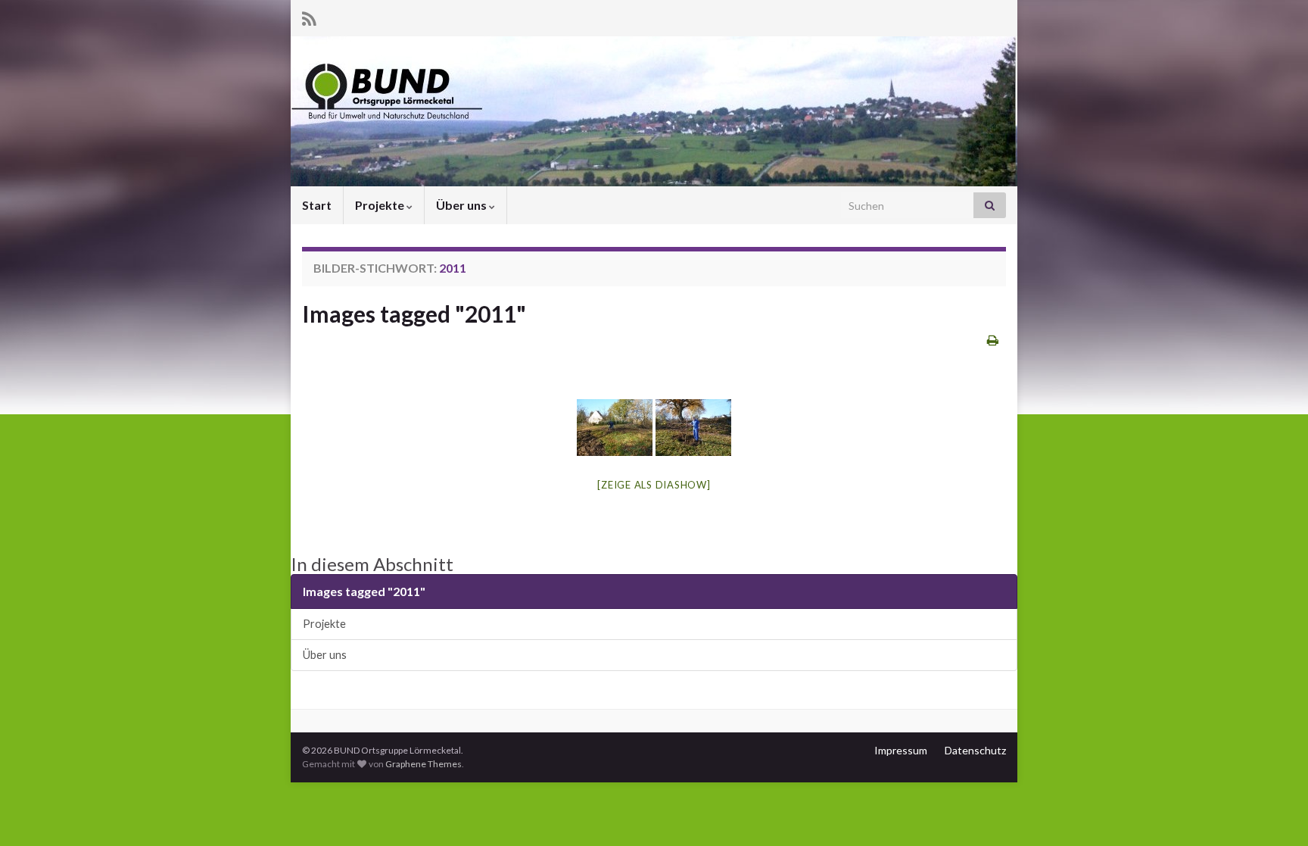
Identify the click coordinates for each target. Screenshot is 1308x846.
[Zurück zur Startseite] (654, 111)
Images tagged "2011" (414, 313)
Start (317, 205)
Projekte (380, 205)
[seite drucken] (992, 339)
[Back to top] (1274, 812)
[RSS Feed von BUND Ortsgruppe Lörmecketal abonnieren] (309, 16)
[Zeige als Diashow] (653, 485)
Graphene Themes (423, 764)
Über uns (462, 205)
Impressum (900, 750)
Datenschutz (975, 750)
